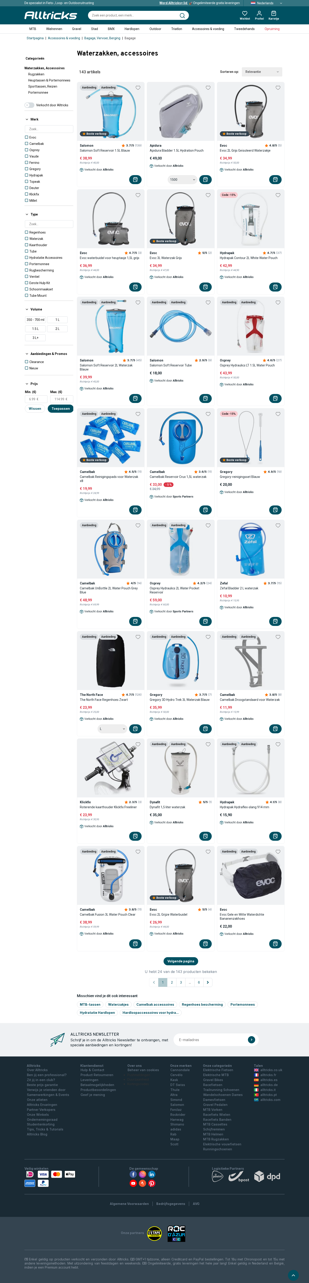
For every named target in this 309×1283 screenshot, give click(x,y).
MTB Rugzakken (216, 1139)
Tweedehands (244, 29)
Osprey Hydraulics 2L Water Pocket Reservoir (174, 590)
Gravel (76, 29)
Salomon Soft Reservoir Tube (171, 365)
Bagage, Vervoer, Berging (102, 38)
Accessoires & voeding (208, 29)
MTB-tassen (90, 1004)
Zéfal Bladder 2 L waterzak (239, 588)
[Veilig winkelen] (49, 1179)
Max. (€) (56, 392)
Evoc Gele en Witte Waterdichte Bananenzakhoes (242, 916)
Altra (174, 1095)
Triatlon (176, 29)
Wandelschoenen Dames (223, 1095)
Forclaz (176, 1110)
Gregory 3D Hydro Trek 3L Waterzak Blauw (180, 700)
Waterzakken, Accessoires (44, 68)
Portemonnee (38, 92)
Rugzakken (36, 74)
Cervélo (176, 1075)
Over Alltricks (37, 1070)
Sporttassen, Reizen (42, 86)
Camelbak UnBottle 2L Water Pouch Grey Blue (109, 590)
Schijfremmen (214, 1129)
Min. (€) (30, 392)
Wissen (35, 408)
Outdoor (155, 29)
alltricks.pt (268, 1095)
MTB (32, 29)
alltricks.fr (268, 1075)
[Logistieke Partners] (248, 1177)
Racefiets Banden (217, 1119)
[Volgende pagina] (208, 982)
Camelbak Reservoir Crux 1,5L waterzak (178, 477)
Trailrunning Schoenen (221, 1090)
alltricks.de (269, 1085)
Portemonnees (243, 1004)
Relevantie (253, 72)
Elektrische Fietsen (218, 1070)
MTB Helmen (213, 1134)
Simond (176, 1100)
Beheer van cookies (143, 1070)
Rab (173, 1134)
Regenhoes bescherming (202, 1004)
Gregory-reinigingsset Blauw (240, 477)
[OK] (251, 1039)
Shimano (177, 1124)
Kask (174, 1080)
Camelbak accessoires (155, 1004)
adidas (175, 1129)
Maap (174, 1139)
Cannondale (180, 1070)
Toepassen (61, 408)
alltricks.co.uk (271, 1070)
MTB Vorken (212, 1110)
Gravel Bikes (213, 1080)
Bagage (130, 38)
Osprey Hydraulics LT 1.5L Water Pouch (247, 365)
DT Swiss (177, 1085)
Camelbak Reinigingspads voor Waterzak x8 (109, 479)
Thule (175, 1090)
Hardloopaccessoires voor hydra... (151, 1012)
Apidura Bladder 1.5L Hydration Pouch (177, 150)
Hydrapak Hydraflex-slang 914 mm (244, 807)
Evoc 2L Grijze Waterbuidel (168, 914)
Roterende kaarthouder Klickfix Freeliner (108, 807)
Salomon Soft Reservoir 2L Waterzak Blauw (106, 367)
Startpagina (35, 38)
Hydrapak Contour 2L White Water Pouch (249, 258)
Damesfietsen (214, 1100)
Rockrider (177, 1114)
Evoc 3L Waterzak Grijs (166, 258)
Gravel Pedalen (215, 1105)
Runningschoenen (217, 1149)
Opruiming (272, 29)
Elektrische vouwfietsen (222, 1144)
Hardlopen (132, 29)
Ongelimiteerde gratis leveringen (199, 3)
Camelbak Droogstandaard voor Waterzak (250, 700)
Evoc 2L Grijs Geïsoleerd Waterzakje (245, 150)
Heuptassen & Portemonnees (49, 80)
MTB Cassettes (215, 1124)
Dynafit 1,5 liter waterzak (167, 807)
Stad (94, 29)
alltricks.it (268, 1090)
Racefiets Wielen (216, 1114)
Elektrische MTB (216, 1075)
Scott (174, 1144)
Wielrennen (54, 29)
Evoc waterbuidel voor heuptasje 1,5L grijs (109, 258)
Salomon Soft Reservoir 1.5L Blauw (105, 150)
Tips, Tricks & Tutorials (45, 1129)
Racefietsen (212, 1085)
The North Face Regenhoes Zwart (104, 700)
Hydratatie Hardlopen (97, 1012)
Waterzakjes (118, 1004)
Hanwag (176, 1119)
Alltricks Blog (37, 1134)
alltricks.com (270, 1100)
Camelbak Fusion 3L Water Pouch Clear (107, 914)
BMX (111, 29)
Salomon (177, 1105)
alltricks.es (269, 1080)
